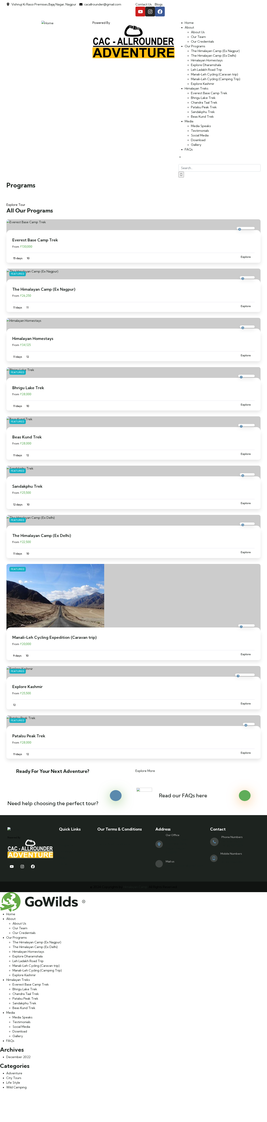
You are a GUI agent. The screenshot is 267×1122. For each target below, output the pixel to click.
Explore (246, 257)
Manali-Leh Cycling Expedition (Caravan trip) (54, 637)
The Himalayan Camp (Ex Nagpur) (43, 289)
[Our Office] (159, 844)
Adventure (14, 1073)
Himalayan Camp (135, 887)
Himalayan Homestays (32, 338)
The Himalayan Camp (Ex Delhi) (41, 535)
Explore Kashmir (27, 686)
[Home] (47, 23)
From (15, 246)
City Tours (13, 1078)
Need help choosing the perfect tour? (52, 803)
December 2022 (18, 1057)
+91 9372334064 (231, 862)
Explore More (145, 771)
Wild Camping (16, 1087)
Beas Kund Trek (27, 437)
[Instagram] (150, 11)
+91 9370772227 (232, 846)
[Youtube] (140, 11)
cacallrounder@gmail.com (184, 865)
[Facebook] (160, 11)
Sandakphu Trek (27, 486)
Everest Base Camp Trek (35, 239)
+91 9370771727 (231, 858)
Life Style (13, 1082)
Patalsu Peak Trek (28, 735)
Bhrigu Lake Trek (28, 387)
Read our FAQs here (183, 795)
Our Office (172, 835)
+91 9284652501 (232, 841)
